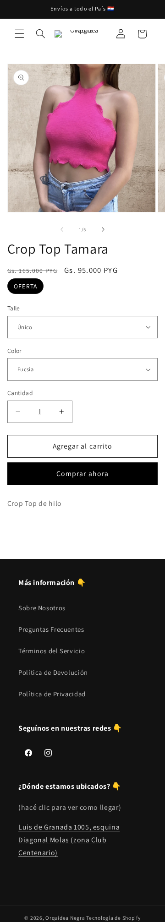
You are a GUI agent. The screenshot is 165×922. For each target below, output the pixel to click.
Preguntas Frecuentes (51, 629)
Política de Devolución (53, 672)
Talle (13, 308)
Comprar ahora (82, 473)
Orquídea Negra (65, 917)
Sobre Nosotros (42, 607)
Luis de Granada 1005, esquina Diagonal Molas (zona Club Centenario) (69, 839)
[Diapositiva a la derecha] (103, 230)
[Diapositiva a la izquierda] (62, 230)
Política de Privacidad (52, 693)
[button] (19, 33)
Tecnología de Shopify (113, 917)
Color (14, 351)
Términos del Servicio (51, 650)
